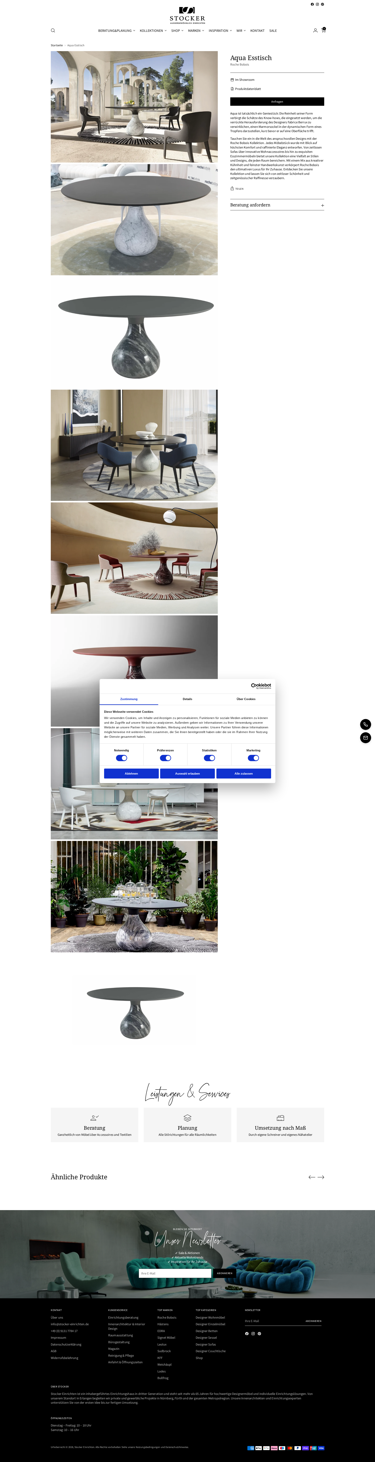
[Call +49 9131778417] (365, 724)
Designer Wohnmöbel (210, 1317)
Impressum (58, 1337)
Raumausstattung (120, 1335)
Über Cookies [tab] (246, 698)
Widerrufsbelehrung (64, 1358)
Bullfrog (162, 1378)
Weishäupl (164, 1364)
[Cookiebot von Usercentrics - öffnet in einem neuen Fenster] (254, 686)
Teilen (239, 188)
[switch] (165, 758)
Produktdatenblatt (248, 89)
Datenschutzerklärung (66, 1344)
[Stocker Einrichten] (187, 15)
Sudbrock (164, 1351)
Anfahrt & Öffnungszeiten (125, 1362)
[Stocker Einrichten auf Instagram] (317, 4)
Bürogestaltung (118, 1342)
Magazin (113, 1348)
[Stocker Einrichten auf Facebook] (312, 4)
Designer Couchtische (211, 1351)
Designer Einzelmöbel (210, 1324)
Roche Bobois (239, 64)
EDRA (161, 1331)
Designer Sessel (206, 1337)
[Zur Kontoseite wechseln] (314, 30)
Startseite (57, 45)
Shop (199, 1358)
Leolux (161, 1344)
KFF (159, 1358)
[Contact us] (365, 737)
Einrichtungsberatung (123, 1317)
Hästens (163, 1324)
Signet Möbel (166, 1337)
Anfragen (277, 101)
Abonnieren (313, 1320)
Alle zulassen (244, 773)
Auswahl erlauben (187, 773)
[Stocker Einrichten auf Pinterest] (322, 4)
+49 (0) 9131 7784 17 (64, 1331)
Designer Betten (207, 1331)
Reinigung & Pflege (121, 1355)
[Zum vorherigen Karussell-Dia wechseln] (312, 1177)
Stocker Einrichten (84, 1447)
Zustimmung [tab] (129, 698)
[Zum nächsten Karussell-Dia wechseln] (321, 1177)
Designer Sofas (206, 1344)
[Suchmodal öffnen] (53, 30)
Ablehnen (131, 773)
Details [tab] (187, 698)
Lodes (161, 1371)
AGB (53, 1351)
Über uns (57, 1317)
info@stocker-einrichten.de (70, 1324)
